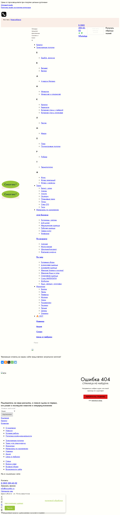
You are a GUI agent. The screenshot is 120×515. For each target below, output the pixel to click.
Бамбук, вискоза (48, 57)
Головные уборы (47, 262)
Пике (43, 143)
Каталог (4, 420)
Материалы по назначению (17, 448)
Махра (43, 133)
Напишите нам (7, 491)
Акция (8, 454)
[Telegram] (15, 362)
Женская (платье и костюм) (52, 270)
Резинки (44, 305)
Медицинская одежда (50, 225)
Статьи (8, 461)
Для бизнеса (42, 215)
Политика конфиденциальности (19, 436)
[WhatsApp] (12, 362)
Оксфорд (45, 196)
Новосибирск (16, 19)
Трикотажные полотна (15, 440)
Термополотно (47, 167)
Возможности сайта (14, 469)
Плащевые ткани (48, 199)
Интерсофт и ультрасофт (51, 94)
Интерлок (45, 91)
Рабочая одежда (48, 228)
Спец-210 (45, 204)
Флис (43, 177)
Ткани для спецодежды (16, 443)
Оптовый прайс (16, 6)
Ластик (44, 123)
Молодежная (46, 246)
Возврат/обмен (12, 466)
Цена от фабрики (13, 456)
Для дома (45, 222)
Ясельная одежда (48, 252)
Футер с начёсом (48, 183)
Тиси (43, 207)
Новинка (9, 451)
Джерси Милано (48, 81)
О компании (11, 428)
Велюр (44, 70)
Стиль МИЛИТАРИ (49, 278)
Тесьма (44, 308)
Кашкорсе (45, 107)
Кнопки (44, 289)
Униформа (45, 233)
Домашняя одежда (49, 267)
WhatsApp (82, 36)
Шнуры (44, 310)
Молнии (44, 297)
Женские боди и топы (50, 273)
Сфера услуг (46, 230)
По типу (39, 257)
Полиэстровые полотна (50, 146)
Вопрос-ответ (11, 464)
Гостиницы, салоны (49, 220)
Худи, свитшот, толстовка (51, 283)
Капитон (44, 104)
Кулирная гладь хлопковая (52, 112)
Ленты (43, 292)
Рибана (44, 156)
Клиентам (5, 423)
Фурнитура (10, 446)
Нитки (43, 300)
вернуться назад (97, 400)
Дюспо (44, 193)
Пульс (43, 201)
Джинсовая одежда (49, 265)
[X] (9, 362)
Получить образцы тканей (95, 30)
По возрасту (41, 238)
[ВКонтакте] (2, 362)
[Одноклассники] (5, 362)
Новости (9, 430)
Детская (44, 244)
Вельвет (44, 68)
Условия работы (12, 433)
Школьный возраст (49, 249)
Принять (10, 508)
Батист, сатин (46, 188)
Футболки (45, 281)
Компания (5, 418)
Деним (44, 191)
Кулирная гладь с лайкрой (52, 110)
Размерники (46, 302)
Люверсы (45, 294)
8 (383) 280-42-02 (81, 28)
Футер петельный (48, 180)
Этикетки (44, 313)
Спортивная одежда (49, 275)
